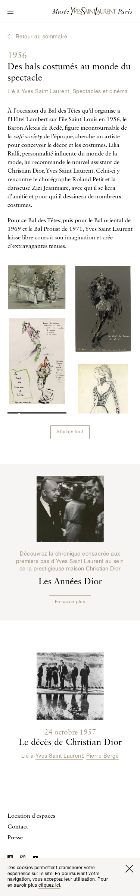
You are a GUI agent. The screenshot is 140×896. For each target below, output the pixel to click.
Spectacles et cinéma (100, 91)
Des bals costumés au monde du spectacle (69, 67)
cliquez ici (49, 885)
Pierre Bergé (102, 756)
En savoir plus (70, 602)
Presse (15, 838)
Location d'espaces (31, 816)
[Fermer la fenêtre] (129, 868)
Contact (17, 827)
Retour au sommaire (42, 37)
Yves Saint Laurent (45, 91)
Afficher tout (69, 432)
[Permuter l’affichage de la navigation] (10, 12)
